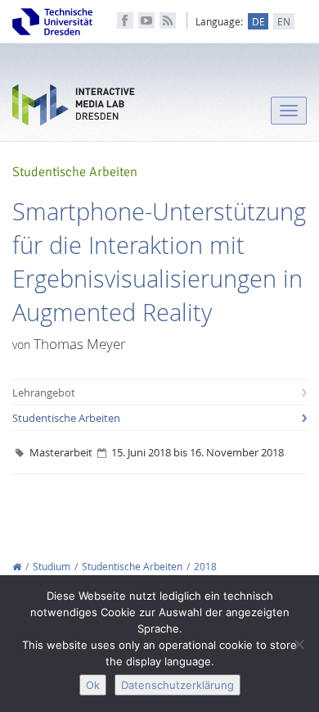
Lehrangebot (43, 392)
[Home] (16, 566)
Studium (51, 566)
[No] (298, 644)
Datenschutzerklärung (177, 685)
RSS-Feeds (168, 20)
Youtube (146, 20)
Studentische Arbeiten (66, 417)
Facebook (125, 20)
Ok (93, 685)
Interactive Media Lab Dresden (73, 108)
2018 (205, 566)
